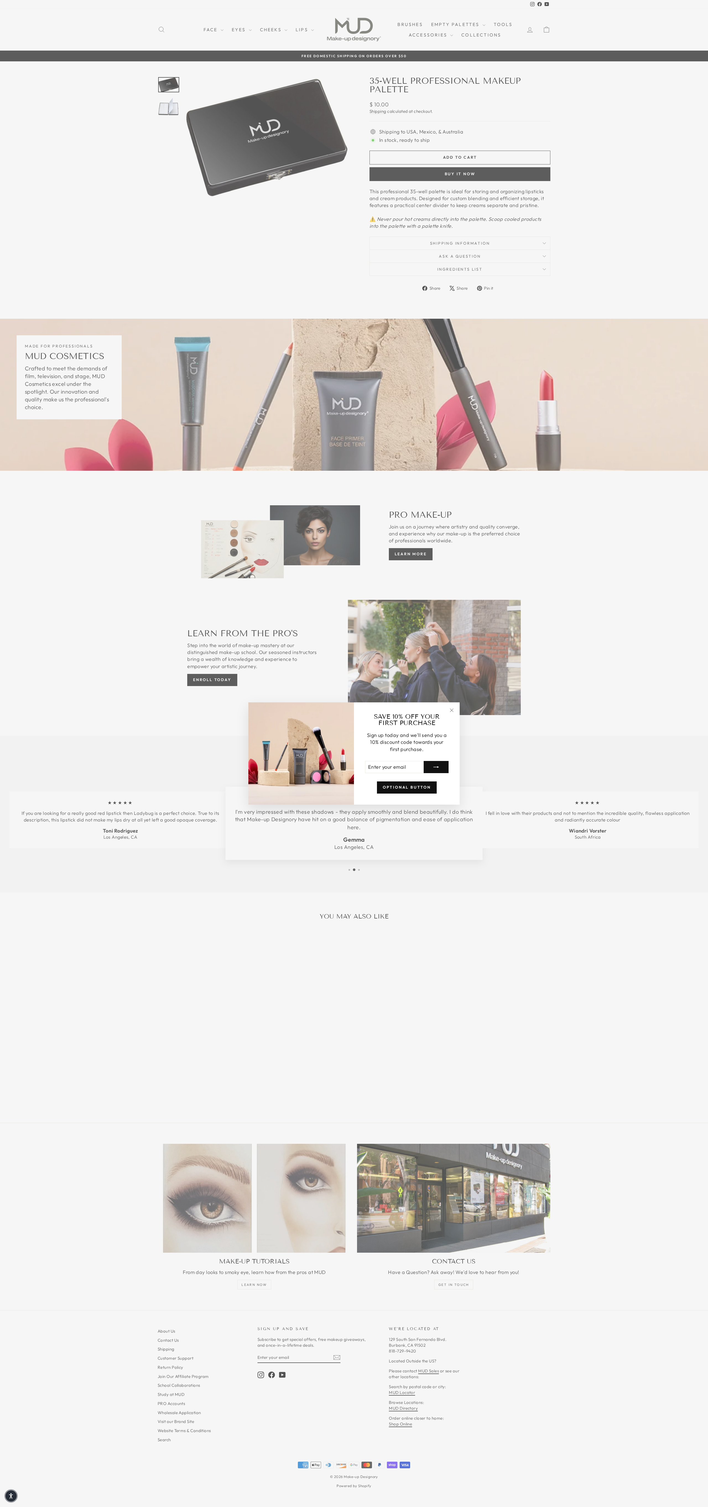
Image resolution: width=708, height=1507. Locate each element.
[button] (11, 1496)
